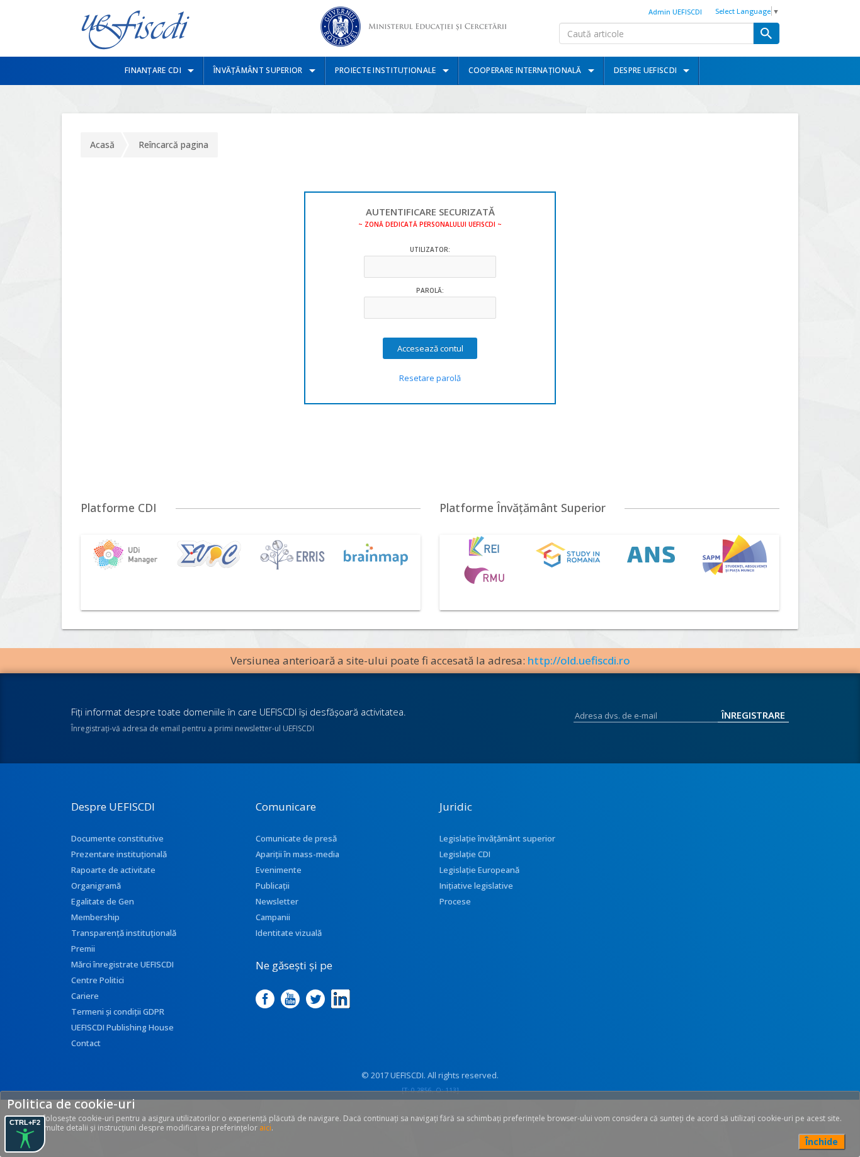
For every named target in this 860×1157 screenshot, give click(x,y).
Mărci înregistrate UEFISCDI (122, 964)
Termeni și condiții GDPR (117, 1011)
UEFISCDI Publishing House (122, 1027)
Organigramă (96, 885)
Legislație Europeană (479, 869)
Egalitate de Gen (102, 901)
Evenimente (279, 869)
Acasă (102, 145)
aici (265, 1127)
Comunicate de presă (296, 838)
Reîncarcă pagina (173, 145)
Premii (83, 948)
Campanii (273, 917)
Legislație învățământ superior (497, 838)
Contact (86, 1043)
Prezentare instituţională (119, 854)
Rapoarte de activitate (113, 869)
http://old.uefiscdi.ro (579, 660)
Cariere (85, 995)
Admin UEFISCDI (675, 11)
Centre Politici (97, 980)
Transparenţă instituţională (123, 932)
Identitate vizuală (289, 932)
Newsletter (277, 901)
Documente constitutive (117, 838)
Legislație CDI (464, 854)
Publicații (273, 885)
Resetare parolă (430, 378)
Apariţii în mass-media (297, 854)
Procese (455, 901)
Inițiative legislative (476, 885)
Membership (95, 917)
